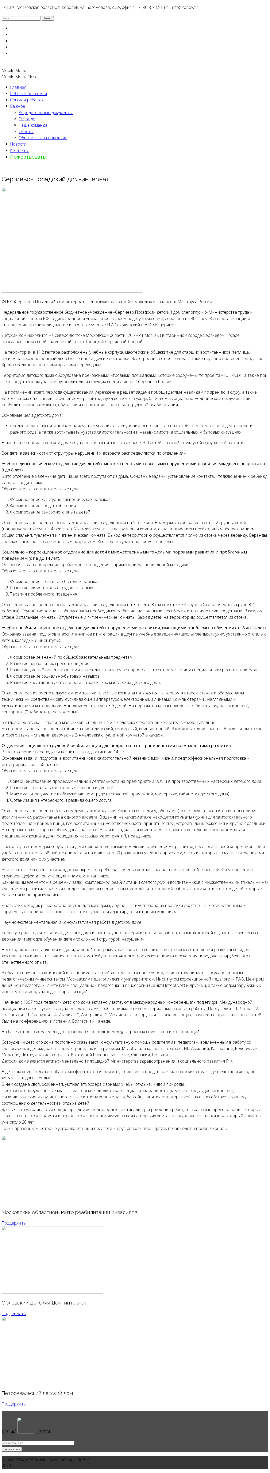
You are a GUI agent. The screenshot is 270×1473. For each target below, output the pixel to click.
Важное (17, 106)
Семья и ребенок (26, 100)
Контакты (19, 150)
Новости (18, 144)
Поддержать (14, 1223)
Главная (18, 87)
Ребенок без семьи (28, 93)
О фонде (27, 119)
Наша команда (33, 125)
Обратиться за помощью (43, 138)
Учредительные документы (46, 112)
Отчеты (26, 131)
